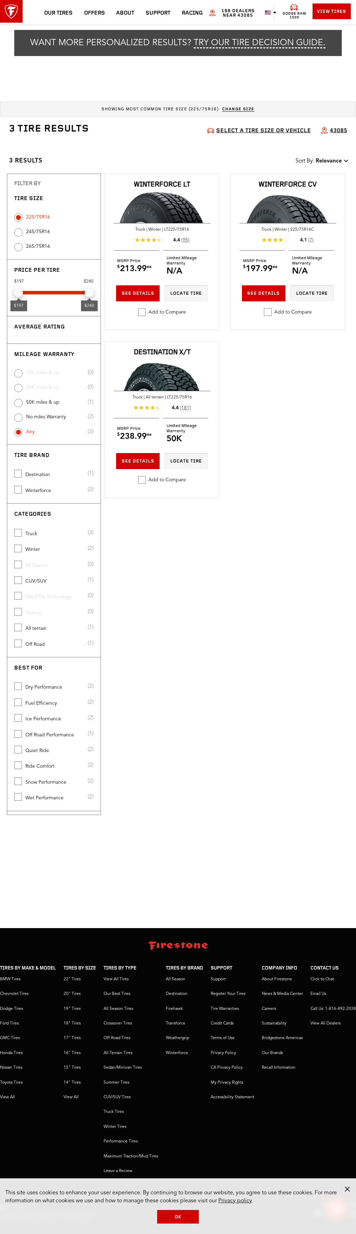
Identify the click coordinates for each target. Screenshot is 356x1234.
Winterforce (38, 490)
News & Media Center (282, 994)
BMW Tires (10, 979)
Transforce (175, 1023)
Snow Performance (45, 782)
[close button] (347, 1189)
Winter (32, 549)
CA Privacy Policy (227, 1068)
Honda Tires (11, 1053)
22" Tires (72, 979)
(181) (185, 407)
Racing (192, 13)
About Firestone (277, 979)
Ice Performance (43, 719)
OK (178, 1217)
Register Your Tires (228, 994)
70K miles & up (42, 372)
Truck (31, 533)
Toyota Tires (11, 1083)
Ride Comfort (40, 766)
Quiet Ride (37, 750)
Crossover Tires (118, 1023)
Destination (37, 474)
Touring (33, 612)
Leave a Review (118, 1171)
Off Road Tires (117, 1038)
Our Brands (272, 1053)
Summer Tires (116, 1083)
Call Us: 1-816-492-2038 (333, 1009)
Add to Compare (167, 312)
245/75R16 (38, 231)
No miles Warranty (46, 416)
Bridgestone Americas (282, 1038)
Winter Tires (115, 1127)
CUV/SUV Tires (117, 1097)
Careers (269, 1009)
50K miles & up (42, 402)
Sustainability (274, 1023)
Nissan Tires (11, 1068)
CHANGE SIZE (238, 109)
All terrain (36, 628)
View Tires (331, 11)
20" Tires (72, 994)
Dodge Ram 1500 (294, 15)
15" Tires (72, 1068)
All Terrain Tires (118, 1053)
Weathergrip (177, 1038)
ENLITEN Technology (48, 596)
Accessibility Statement (232, 1097)
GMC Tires (10, 1038)
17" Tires (72, 1038)
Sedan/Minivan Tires (123, 1068)
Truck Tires (114, 1112)
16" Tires (72, 1053)
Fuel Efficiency (41, 703)
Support (158, 13)
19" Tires (72, 1009)
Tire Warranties (225, 1009)
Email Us (318, 994)
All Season (36, 565)
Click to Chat (322, 979)
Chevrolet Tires (14, 994)
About (125, 13)
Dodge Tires (11, 1009)
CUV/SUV (36, 581)
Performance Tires (121, 1141)
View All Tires (116, 979)
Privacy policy (235, 1201)
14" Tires (72, 1083)
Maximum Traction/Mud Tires (131, 1156)
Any (30, 431)
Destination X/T (162, 352)
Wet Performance (44, 798)
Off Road (35, 644)
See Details (138, 293)
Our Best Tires (117, 994)
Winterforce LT (162, 184)
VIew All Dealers (325, 1023)
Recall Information (279, 1068)
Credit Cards (222, 1023)
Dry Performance (43, 687)
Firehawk (174, 1009)
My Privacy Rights (227, 1083)
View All (7, 1097)
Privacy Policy (223, 1053)
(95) (185, 240)
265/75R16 (38, 246)
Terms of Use (223, 1038)
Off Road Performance (49, 735)
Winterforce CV (288, 184)
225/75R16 (38, 217)
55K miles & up (42, 387)
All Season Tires (118, 1009)
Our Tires (58, 13)
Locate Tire (186, 293)
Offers (94, 13)
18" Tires (72, 1023)
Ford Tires (9, 1023)
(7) (311, 240)
